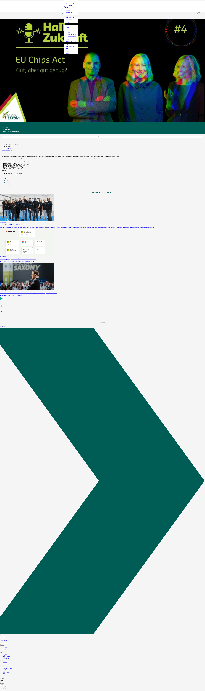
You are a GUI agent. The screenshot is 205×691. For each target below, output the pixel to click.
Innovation (38, 227)
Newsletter (4, 649)
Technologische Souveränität (14, 131)
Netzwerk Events (5, 647)
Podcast (8, 131)
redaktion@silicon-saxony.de (7, 150)
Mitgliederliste (5, 662)
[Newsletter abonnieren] (102, 316)
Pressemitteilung (106, 227)
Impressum (4, 687)
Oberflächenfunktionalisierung (86, 227)
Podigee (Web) (8, 185)
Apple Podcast (7, 182)
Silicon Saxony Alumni (6, 669)
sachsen (118, 227)
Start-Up (137, 227)
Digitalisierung (5, 261)
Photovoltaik (100, 227)
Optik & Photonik (95, 227)
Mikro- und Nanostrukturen (61, 227)
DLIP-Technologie (6, 227)
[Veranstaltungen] (102, 306)
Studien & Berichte (19, 295)
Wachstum (152, 227)
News (4, 646)
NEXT (4, 650)
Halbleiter (4, 131)
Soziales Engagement (6, 672)
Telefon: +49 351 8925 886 (6, 148)
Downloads (4, 686)
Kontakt (4, 673)
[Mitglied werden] (102, 301)
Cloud (1, 261)
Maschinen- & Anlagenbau (51, 227)
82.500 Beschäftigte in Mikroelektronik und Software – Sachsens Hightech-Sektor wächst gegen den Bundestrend (28, 293)
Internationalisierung (6, 658)
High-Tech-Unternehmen (31, 227)
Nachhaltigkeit (68, 227)
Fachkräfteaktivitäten (6, 656)
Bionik (1, 227)
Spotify (7, 180)
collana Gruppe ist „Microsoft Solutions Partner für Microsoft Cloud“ (18, 259)
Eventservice (5, 657)
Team (3, 670)
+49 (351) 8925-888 (3, 640)
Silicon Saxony (5, 127)
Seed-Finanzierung (123, 227)
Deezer (7, 183)
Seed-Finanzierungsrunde (131, 227)
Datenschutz (4, 688)
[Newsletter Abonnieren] (102, 481)
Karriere (4, 671)
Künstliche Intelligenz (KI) (14, 261)
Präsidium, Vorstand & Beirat (7, 668)
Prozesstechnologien (112, 227)
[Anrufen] (102, 311)
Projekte (4, 655)
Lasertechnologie (43, 227)
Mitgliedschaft (5, 663)
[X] (0, 681)
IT (9, 261)
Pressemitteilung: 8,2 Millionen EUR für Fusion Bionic (14, 224)
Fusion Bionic (20, 227)
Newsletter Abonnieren (4, 326)
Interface (26, 173)
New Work (22, 261)
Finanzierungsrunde (13, 227)
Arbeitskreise (5, 654)
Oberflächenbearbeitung (76, 227)
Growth (1, 295)
